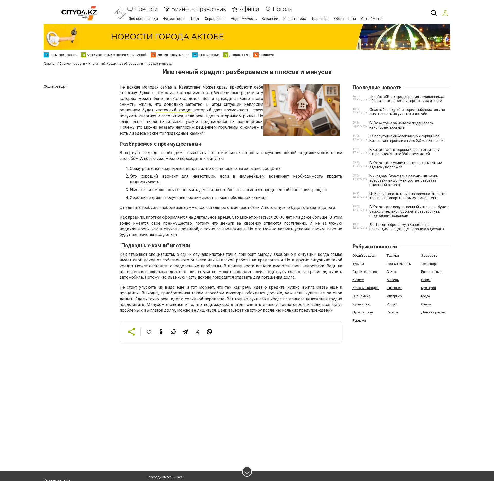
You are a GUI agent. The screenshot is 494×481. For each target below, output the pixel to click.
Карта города (294, 18)
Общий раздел (363, 255)
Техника (393, 255)
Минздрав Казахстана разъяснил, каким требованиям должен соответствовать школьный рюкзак (404, 180)
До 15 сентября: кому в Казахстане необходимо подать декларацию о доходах (406, 227)
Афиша (249, 9)
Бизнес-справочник (198, 9)
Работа (392, 312)
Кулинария (360, 304)
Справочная (215, 18)
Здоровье (429, 255)
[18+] (79, 13)
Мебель (393, 280)
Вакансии (270, 18)
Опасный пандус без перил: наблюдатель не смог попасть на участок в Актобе (407, 112)
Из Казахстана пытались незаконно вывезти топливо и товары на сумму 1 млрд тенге (407, 196)
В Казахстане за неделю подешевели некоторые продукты (401, 125)
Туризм (358, 264)
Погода (282, 9)
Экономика (361, 296)
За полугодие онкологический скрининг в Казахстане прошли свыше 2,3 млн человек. (406, 138)
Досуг (194, 18)
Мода (425, 296)
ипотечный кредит (173, 110)
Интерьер (394, 296)
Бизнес (358, 280)
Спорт (426, 280)
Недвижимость (244, 18)
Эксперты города (143, 18)
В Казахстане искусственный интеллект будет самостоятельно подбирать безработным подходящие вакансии (408, 211)
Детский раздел (434, 312)
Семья (426, 304)
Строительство (364, 272)
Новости (146, 9)
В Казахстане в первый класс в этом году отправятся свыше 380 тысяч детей (404, 151)
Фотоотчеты (173, 18)
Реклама (359, 320)
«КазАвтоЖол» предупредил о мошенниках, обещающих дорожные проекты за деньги (407, 98)
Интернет (394, 288)
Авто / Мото (371, 18)
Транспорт (320, 18)
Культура (428, 288)
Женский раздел (365, 288)
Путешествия (363, 312)
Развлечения (431, 272)
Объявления (345, 18)
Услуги (392, 304)
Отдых (392, 272)
